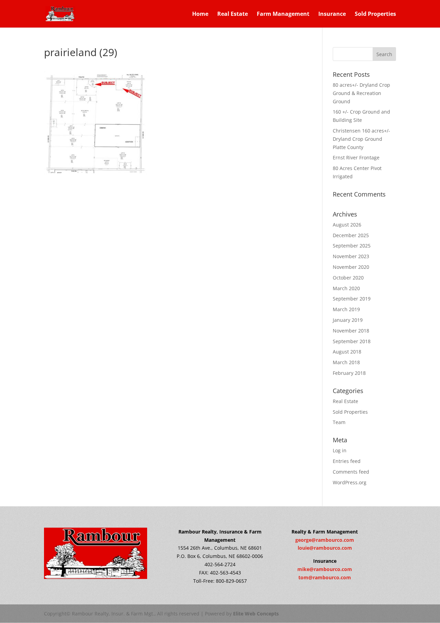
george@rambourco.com (324, 540)
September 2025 (352, 245)
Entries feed (347, 461)
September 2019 (352, 298)
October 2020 (348, 277)
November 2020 (351, 267)
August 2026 (347, 224)
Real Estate (232, 14)
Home (200, 14)
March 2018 (346, 362)
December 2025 (351, 235)
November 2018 (351, 330)
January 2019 (348, 320)
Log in (339, 450)
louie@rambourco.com (325, 548)
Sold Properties (375, 14)
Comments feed (351, 471)
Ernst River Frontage (356, 157)
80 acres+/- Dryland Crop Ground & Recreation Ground (361, 93)
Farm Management (283, 14)
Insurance (332, 14)
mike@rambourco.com (324, 569)
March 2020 (346, 288)
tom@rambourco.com (324, 577)
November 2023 (351, 256)
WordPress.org (349, 482)
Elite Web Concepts (256, 613)
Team (339, 422)
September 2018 (352, 341)
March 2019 (346, 309)
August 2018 (347, 351)
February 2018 (349, 373)
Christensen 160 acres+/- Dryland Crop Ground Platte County (361, 138)
